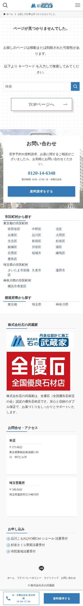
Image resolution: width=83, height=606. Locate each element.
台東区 (12, 235)
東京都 (12, 304)
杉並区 (60, 241)
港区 (59, 247)
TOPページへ (41, 104)
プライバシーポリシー (29, 578)
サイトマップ (51, 578)
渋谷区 (36, 247)
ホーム (11, 578)
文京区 (12, 241)
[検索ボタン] (5, 5)
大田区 (60, 235)
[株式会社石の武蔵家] (41, 5)
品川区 (36, 235)
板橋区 (12, 247)
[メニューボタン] (77, 5)
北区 (59, 229)
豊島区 (12, 259)
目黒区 (12, 253)
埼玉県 (36, 304)
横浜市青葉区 (17, 286)
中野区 (36, 229)
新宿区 (36, 241)
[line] (41, 568)
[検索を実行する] (75, 86)
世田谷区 (14, 229)
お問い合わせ (68, 578)
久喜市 (36, 270)
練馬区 (60, 253)
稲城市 (36, 253)
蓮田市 (60, 270)
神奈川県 (62, 304)
